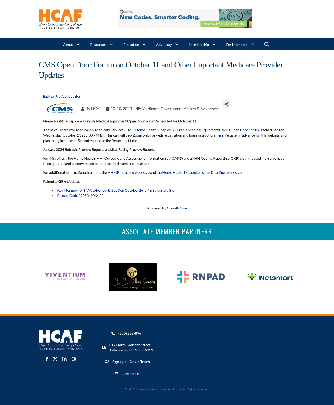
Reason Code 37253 (73, 195)
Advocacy (164, 44)
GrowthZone (177, 208)
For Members (236, 44)
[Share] (226, 104)
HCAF (96, 108)
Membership (199, 44)
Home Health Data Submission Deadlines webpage (202, 172)
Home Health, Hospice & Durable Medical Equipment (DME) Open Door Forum (197, 130)
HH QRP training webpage (128, 172)
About (68, 44)
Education (131, 44)
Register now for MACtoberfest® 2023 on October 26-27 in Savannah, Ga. (115, 190)
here (220, 135)
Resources (98, 44)
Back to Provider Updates (62, 96)
